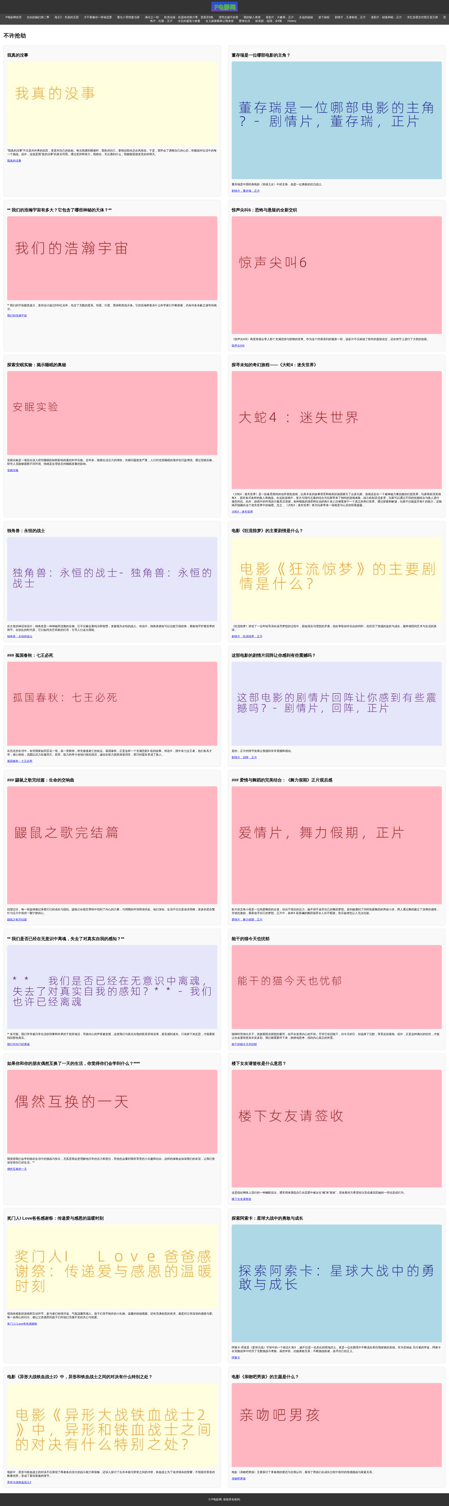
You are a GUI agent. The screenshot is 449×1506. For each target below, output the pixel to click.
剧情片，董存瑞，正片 (246, 190)
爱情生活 (244, 20)
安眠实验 (12, 470)
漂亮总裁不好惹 (228, 17)
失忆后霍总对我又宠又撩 (422, 17)
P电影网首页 (14, 17)
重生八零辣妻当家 (128, 17)
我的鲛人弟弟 (252, 17)
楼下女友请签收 (241, 1199)
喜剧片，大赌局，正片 (280, 17)
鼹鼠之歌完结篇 (17, 919)
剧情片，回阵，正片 (244, 757)
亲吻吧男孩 (239, 1478)
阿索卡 (236, 1357)
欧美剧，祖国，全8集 (268, 20)
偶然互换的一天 (17, 1168)
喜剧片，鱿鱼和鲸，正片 (386, 17)
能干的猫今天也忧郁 (244, 1044)
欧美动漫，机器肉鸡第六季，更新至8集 (188, 17)
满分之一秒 (152, 17)
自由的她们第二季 (38, 17)
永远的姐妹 (306, 17)
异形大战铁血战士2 (19, 1482)
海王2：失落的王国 (67, 17)
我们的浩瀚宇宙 (17, 315)
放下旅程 (324, 17)
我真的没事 (14, 160)
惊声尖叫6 (238, 345)
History (291, 20)
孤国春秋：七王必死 (19, 761)
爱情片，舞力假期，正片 (247, 919)
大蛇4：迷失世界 (242, 511)
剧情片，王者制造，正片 (350, 17)
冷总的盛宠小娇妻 (189, 20)
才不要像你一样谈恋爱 (98, 17)
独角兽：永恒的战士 (19, 636)
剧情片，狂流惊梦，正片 (247, 636)
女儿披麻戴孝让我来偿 (220, 20)
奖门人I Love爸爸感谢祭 (22, 1323)
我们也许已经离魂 (18, 1044)
